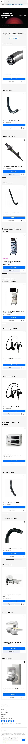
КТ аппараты (7, 565)
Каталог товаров (4, 731)
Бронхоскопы (7, 183)
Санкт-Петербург (4, 723)
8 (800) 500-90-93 (5, 705)
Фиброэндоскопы (9, 136)
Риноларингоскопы (9, 519)
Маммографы (7, 658)
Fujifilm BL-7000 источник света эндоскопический (12, 455)
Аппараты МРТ (8, 612)
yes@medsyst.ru (4, 711)
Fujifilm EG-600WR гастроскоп (11, 120)
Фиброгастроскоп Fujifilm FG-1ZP (12, 166)
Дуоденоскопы (8, 472)
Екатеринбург (18, 723)
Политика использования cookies (10, 741)
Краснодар (12, 723)
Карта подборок (4, 730)
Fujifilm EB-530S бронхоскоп (11, 213)
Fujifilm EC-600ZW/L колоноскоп (12, 74)
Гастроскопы (14, 26)
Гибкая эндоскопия (9, 329)
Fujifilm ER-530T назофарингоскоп (12, 548)
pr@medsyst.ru (4, 714)
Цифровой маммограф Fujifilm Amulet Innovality (13, 689)
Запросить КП (14, 78)
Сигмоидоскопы (8, 376)
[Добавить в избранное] (24, 47)
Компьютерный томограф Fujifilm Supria (12, 596)
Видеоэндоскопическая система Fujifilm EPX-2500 (12, 262)
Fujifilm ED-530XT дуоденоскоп (11, 502)
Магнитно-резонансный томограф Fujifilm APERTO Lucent (12, 643)
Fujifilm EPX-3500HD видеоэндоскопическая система (13, 312)
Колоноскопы (5, 26)
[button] (26, 26)
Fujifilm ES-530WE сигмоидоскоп (12, 358)
